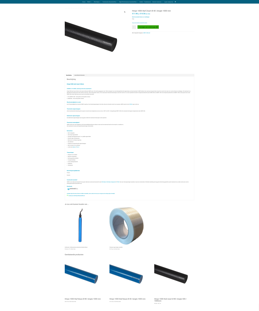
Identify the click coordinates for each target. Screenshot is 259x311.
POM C (89, 2)
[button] (125, 12)
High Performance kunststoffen (128, 2)
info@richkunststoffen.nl (80, 195)
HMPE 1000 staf (71, 8)
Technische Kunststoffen (109, 2)
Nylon (74, 147)
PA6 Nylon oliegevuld (111, 181)
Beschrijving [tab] (68, 75)
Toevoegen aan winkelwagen (147, 27)
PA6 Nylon (96, 2)
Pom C (78, 147)
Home (84, 2)
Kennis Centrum (156, 2)
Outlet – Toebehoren (145, 2)
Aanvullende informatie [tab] (79, 75)
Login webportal (168, 2)
